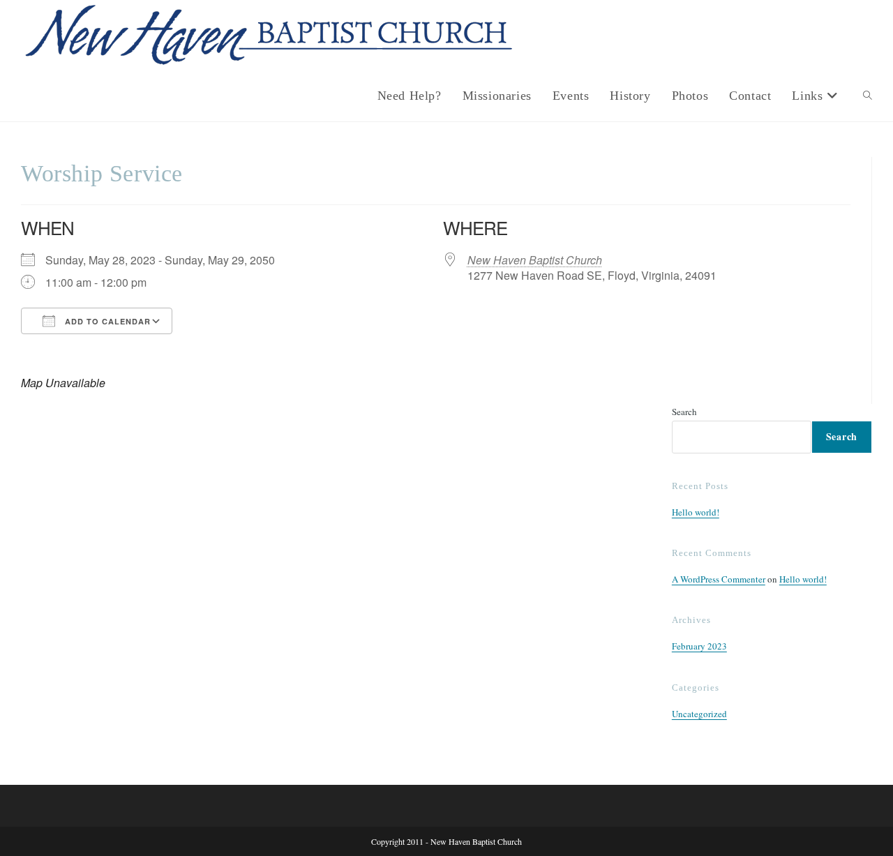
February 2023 (699, 646)
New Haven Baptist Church (534, 260)
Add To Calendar (106, 321)
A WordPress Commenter (718, 579)
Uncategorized (699, 713)
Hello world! (695, 512)
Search (684, 411)
